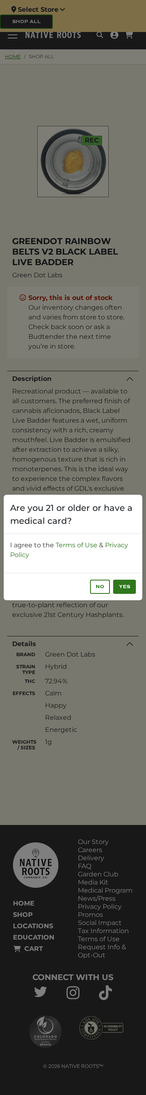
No (100, 587)
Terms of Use (76, 545)
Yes (124, 587)
